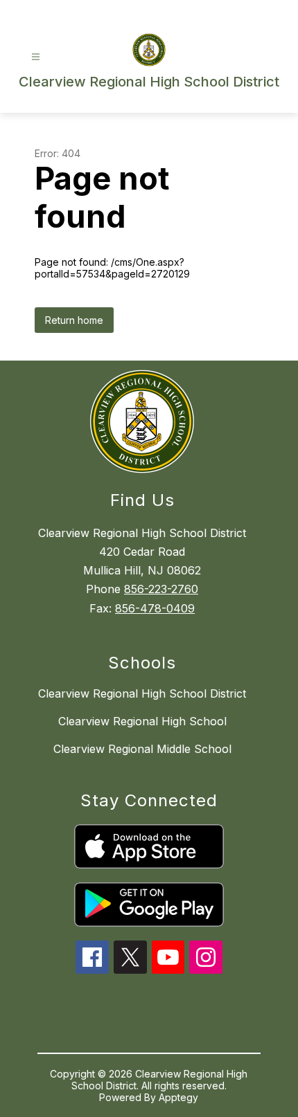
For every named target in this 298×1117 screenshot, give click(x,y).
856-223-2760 (161, 589)
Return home (74, 320)
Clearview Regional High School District (142, 693)
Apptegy (178, 1097)
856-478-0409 (155, 608)
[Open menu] (36, 57)
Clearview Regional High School (142, 721)
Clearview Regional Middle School (142, 749)
